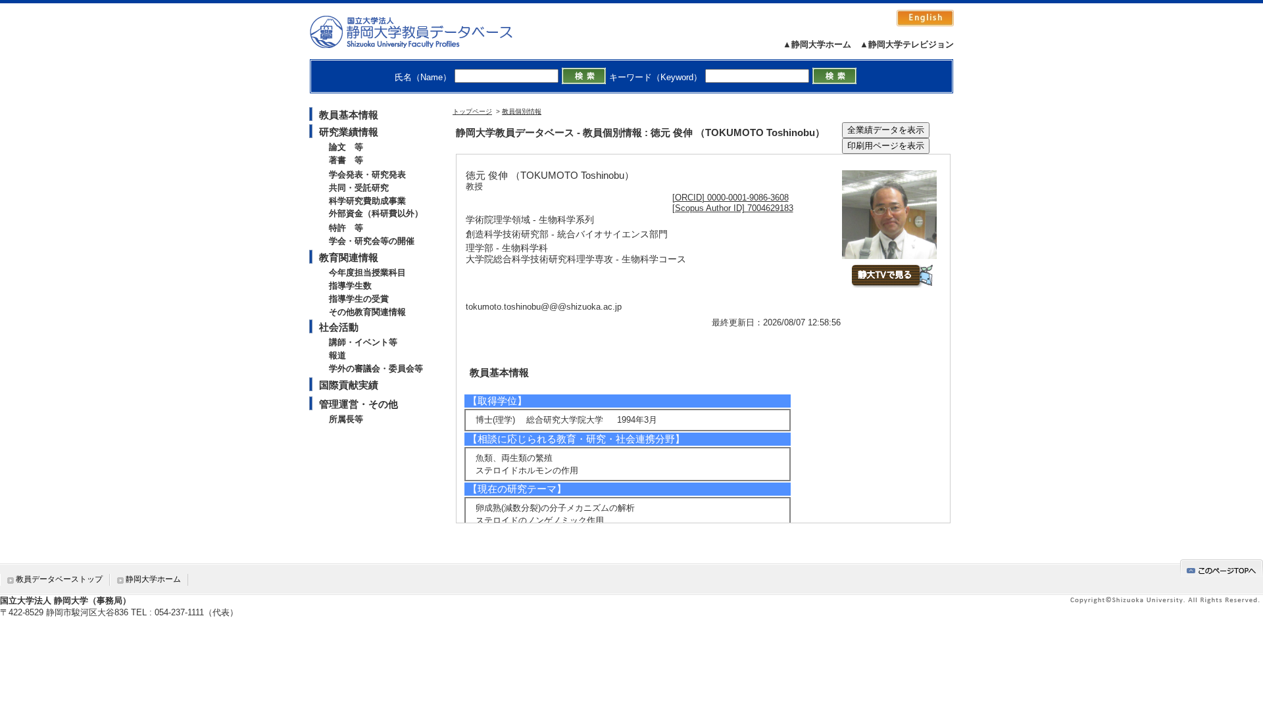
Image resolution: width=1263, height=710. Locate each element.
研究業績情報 (348, 131)
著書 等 (346, 160)
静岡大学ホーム (153, 579)
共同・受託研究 (359, 188)
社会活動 (339, 327)
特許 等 (346, 228)
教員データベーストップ (59, 579)
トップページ (472, 111)
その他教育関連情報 (367, 312)
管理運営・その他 (358, 404)
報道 (337, 355)
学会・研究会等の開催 (371, 241)
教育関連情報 (348, 257)
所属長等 (346, 419)
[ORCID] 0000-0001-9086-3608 (730, 197)
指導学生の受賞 (359, 299)
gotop (1221, 568)
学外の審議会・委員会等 (376, 368)
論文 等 (346, 147)
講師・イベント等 (363, 342)
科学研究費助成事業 (367, 201)
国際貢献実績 (348, 384)
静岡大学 (424, 31)
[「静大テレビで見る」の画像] (891, 285)
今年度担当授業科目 (367, 272)
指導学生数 (350, 286)
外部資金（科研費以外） (376, 213)
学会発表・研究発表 (367, 174)
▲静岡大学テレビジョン (907, 44)
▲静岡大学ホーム (817, 44)
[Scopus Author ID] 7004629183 (732, 208)
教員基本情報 (348, 114)
